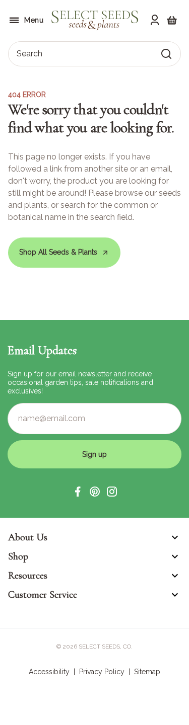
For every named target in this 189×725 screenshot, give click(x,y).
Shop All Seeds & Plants (58, 252)
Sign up (94, 454)
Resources (27, 576)
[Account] (155, 20)
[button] (78, 492)
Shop (18, 556)
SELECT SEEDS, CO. (106, 646)
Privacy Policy (101, 672)
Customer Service (42, 595)
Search (29, 53)
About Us (27, 537)
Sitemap (147, 672)
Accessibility (49, 672)
